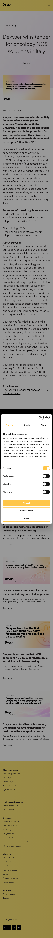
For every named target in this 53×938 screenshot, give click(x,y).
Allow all (26, 503)
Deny (26, 518)
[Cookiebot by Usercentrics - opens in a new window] (39, 418)
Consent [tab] (9, 425)
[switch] (46, 476)
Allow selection (26, 511)
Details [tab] (26, 425)
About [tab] (43, 425)
